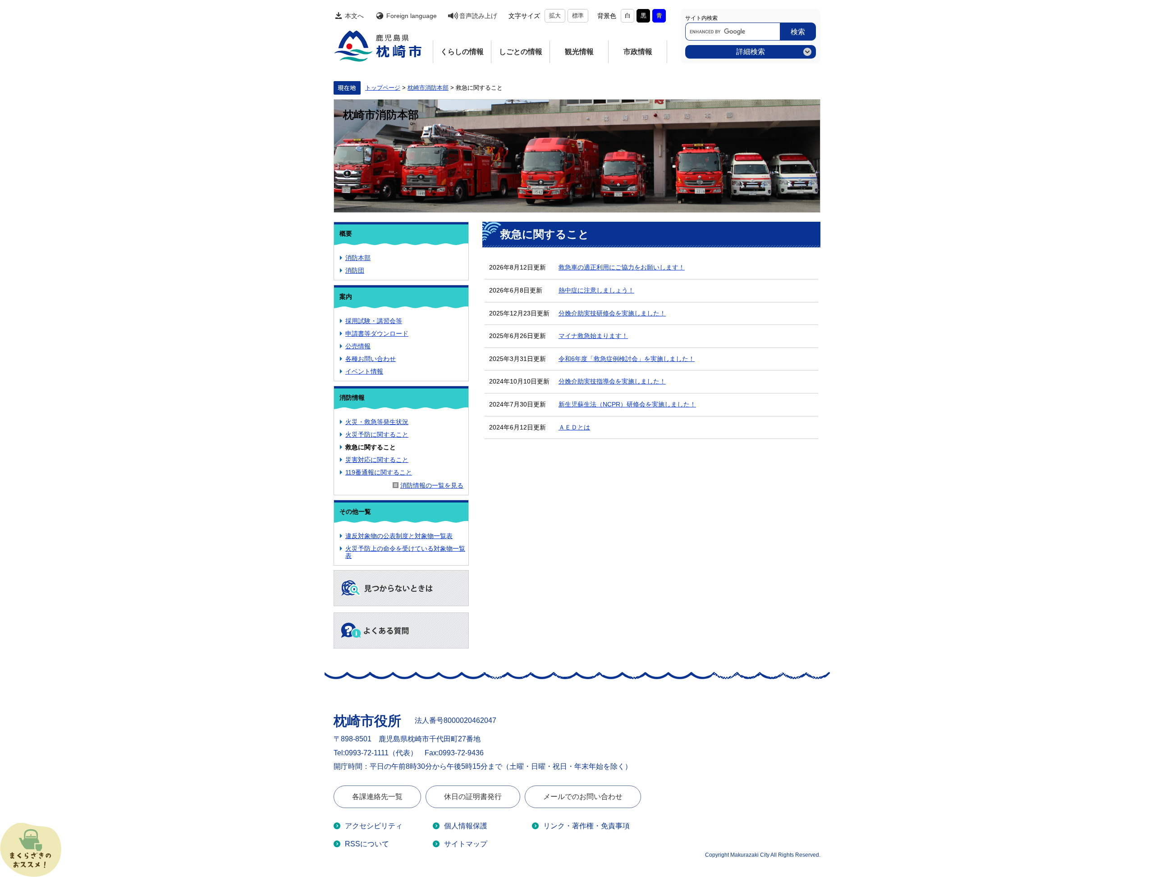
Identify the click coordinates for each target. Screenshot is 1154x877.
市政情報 (637, 51)
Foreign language (411, 15)
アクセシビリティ (374, 826)
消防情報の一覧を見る (431, 485)
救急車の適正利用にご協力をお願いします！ (622, 267)
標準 (578, 15)
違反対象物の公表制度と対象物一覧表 (399, 535)
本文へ (354, 15)
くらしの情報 (462, 51)
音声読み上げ (478, 15)
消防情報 (352, 397)
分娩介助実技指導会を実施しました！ (612, 381)
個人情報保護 (465, 826)
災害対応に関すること (376, 459)
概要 (345, 233)
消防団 (354, 270)
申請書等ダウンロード (376, 333)
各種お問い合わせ (370, 358)
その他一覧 (355, 511)
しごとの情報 (520, 51)
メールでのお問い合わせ (583, 796)
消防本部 (358, 257)
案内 (345, 296)
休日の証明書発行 (473, 796)
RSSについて (367, 844)
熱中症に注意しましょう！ (596, 290)
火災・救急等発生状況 (376, 421)
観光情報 (579, 51)
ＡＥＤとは (574, 427)
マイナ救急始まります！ (593, 335)
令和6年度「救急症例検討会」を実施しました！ (627, 358)
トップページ (382, 88)
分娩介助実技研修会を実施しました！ (612, 313)
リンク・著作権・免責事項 (586, 826)
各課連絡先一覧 (377, 796)
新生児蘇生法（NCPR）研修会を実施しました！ (627, 404)
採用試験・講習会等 (373, 320)
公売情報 (358, 346)
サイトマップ (465, 844)
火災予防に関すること (376, 434)
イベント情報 (364, 371)
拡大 (555, 15)
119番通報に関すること (378, 472)
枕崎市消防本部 (428, 88)
